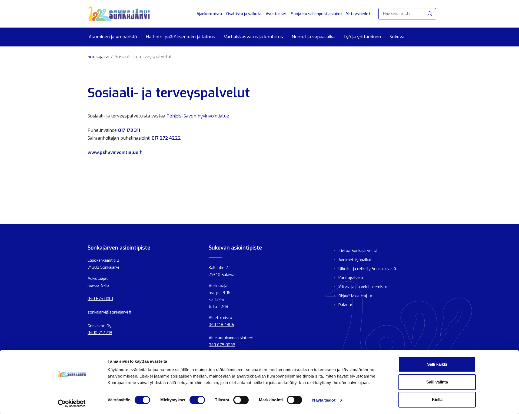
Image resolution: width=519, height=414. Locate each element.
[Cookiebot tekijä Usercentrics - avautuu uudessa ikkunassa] (71, 403)
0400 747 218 (100, 332)
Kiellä (437, 399)
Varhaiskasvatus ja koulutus (253, 37)
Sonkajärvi (98, 56)
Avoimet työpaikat (355, 259)
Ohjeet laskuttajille (355, 296)
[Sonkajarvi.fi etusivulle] (119, 13)
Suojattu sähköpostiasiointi (316, 13)
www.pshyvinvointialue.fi (115, 152)
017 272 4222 (166, 138)
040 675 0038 (222, 345)
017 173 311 (129, 130)
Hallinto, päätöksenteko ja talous (180, 37)
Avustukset (276, 13)
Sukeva (397, 37)
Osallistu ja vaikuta (243, 13)
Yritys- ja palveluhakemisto (362, 287)
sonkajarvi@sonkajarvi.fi (109, 312)
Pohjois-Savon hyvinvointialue (198, 116)
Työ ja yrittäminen (362, 37)
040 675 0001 (100, 298)
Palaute (345, 305)
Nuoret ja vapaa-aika (313, 37)
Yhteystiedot (358, 13)
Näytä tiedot (323, 400)
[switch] (197, 400)
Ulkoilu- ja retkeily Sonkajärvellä (367, 268)
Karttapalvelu (350, 278)
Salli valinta (437, 382)
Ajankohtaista (209, 13)
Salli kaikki (437, 364)
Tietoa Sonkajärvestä (357, 250)
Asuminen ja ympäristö (113, 37)
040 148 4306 (221, 324)
